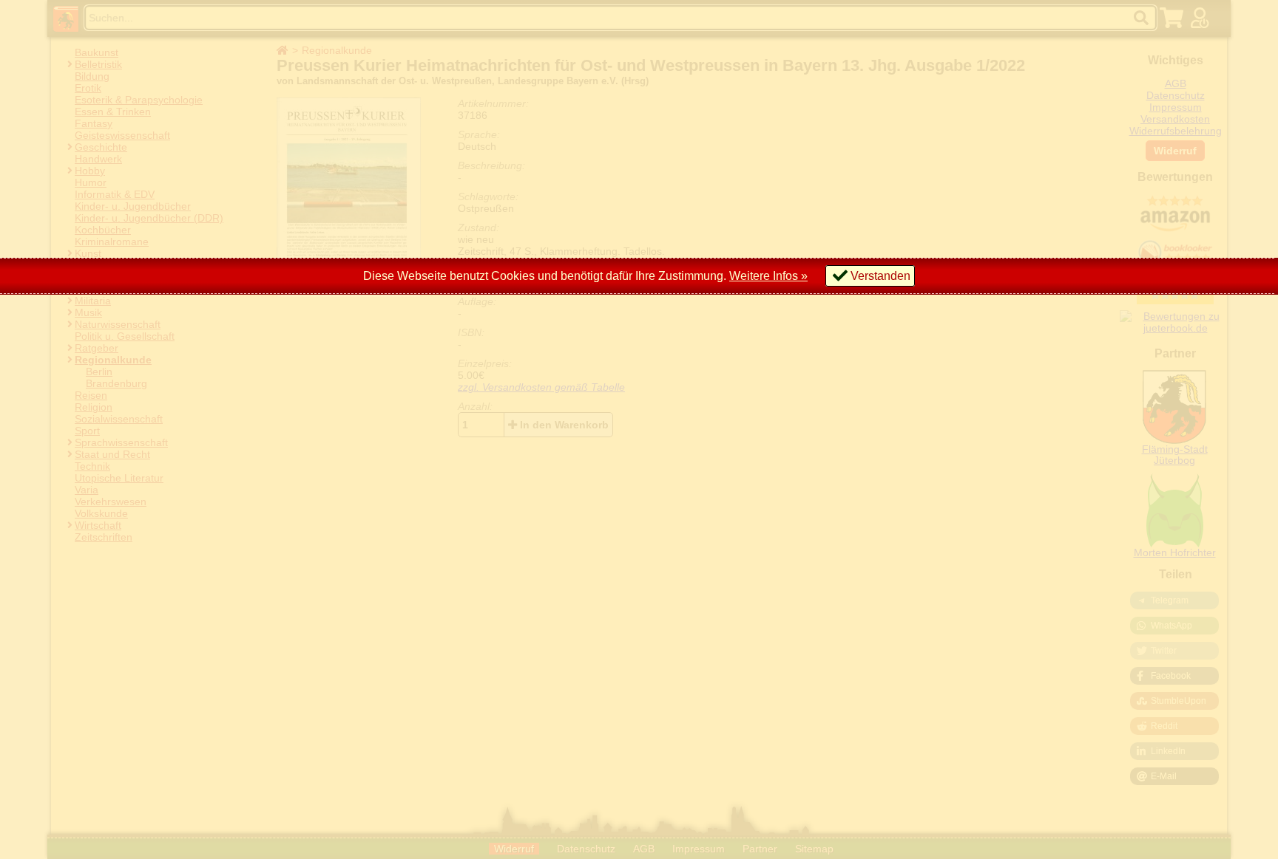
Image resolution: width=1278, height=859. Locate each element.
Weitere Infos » (768, 276)
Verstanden (880, 276)
